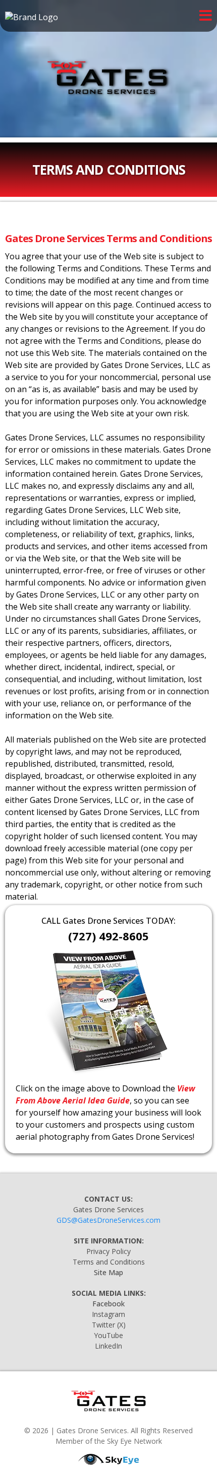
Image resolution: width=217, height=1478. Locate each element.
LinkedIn (108, 1346)
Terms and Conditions (109, 1262)
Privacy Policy (108, 1251)
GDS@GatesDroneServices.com (108, 1220)
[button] (205, 16)
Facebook (108, 1303)
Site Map (108, 1272)
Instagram (108, 1314)
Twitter (103, 1324)
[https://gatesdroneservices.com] (108, 79)
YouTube (108, 1335)
